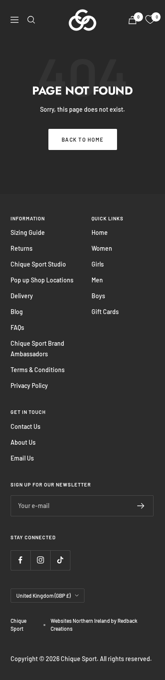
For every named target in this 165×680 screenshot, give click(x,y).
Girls (98, 264)
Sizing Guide (28, 232)
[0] (150, 19)
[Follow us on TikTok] (60, 560)
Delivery (22, 296)
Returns (22, 248)
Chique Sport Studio (38, 264)
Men (97, 280)
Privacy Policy (29, 385)
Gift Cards (105, 311)
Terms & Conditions (38, 369)
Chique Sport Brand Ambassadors (37, 349)
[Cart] (132, 20)
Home (100, 232)
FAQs (17, 327)
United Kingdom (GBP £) (43, 595)
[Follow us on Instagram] (40, 560)
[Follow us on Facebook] (20, 560)
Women (102, 248)
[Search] (31, 20)
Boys (98, 296)
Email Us (22, 458)
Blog (17, 311)
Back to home (83, 139)
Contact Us (25, 426)
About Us (23, 442)
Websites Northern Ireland (81, 621)
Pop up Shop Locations (42, 280)
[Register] (141, 506)
